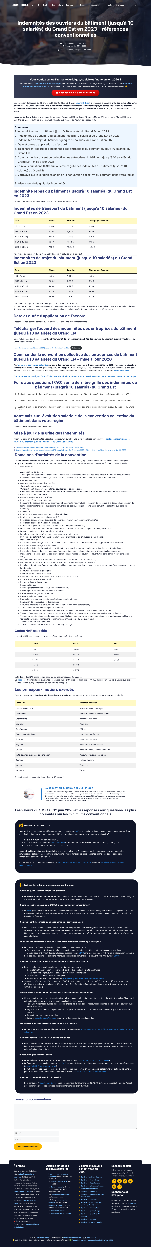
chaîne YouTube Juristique (48, 83)
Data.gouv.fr (91, 1237)
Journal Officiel (82, 103)
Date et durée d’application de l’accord (42, 144)
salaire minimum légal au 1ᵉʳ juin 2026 (74, 862)
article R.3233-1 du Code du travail (40, 1066)
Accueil (35, 5)
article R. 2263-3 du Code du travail (90, 1072)
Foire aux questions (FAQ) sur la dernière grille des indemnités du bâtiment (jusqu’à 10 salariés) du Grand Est (72, 168)
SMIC (76, 831)
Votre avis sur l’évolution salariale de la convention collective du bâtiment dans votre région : (76, 177)
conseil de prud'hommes (45, 1018)
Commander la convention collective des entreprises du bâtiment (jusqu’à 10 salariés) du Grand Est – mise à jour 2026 (75, 159)
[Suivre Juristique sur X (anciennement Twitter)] (119, 1181)
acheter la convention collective (33, 365)
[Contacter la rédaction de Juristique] (119, 1186)
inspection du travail (47, 1083)
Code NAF (22, 680)
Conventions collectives (62, 5)
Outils (109, 5)
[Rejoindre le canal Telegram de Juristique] (125, 1181)
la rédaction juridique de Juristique (69, 788)
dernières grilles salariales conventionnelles (84, 978)
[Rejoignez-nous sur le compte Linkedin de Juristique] (114, 1186)
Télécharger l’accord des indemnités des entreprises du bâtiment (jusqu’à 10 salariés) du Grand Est (74, 151)
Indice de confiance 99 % (73, 1237)
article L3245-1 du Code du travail (93, 1060)
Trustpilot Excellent (79, 1240)
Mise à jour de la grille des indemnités (42, 183)
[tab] (75, 394)
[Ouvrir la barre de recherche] (136, 5)
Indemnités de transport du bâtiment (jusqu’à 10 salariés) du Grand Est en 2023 (69, 135)
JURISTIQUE (20, 5)
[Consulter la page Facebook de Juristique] (114, 1181)
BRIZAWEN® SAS (43, 1237)
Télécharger (76, 348)
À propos (120, 5)
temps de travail (57, 842)
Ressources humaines (89, 5)
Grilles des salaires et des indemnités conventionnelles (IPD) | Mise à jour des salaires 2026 (50, 448)
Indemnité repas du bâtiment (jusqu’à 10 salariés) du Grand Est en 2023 (63, 131)
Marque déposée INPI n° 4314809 (100, 1240)
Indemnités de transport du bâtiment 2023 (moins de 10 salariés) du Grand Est (41, 348)
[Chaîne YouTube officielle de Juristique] (130, 1181)
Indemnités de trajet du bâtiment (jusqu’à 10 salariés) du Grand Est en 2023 (66, 140)
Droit (45, 5)
